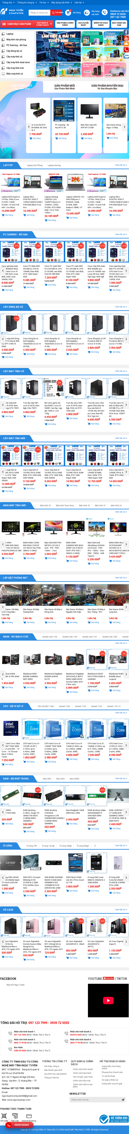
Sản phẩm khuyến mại (107, 87)
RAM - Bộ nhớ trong (16, 778)
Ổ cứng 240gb (66, 846)
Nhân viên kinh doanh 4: (80, 1039)
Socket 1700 (64, 706)
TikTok (121, 979)
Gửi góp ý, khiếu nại (110, 1080)
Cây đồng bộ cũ (14, 51)
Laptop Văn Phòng (35, 165)
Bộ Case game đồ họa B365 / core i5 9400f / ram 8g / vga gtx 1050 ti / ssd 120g (53, 408)
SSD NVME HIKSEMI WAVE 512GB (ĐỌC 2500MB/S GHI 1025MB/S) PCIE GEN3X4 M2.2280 (54, 882)
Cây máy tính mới (15, 68)
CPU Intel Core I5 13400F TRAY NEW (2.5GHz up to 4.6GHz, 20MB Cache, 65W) (53, 748)
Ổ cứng (7, 845)
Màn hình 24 (116, 505)
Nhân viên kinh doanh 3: (24, 1039)
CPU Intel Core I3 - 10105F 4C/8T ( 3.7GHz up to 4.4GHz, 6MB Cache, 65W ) (31, 748)
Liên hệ (78, 2)
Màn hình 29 (84, 505)
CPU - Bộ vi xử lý (13, 706)
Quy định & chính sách (42, 24)
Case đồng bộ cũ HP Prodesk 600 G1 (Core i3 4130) (97, 341)
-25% (102, 790)
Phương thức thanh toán (112, 1072)
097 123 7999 (37, 1023)
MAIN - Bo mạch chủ (15, 636)
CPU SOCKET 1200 (46, 706)
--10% (16, 450)
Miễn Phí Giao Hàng (101, 24)
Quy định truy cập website (55, 1074)
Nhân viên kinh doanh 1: (24, 1032)
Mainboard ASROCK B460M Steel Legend (118, 676)
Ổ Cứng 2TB (32, 846)
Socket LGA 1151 (89, 637)
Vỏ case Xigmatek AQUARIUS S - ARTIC (96, 944)
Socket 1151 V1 (114, 706)
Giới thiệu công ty (51, 1066)
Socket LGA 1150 (69, 637)
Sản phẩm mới (64, 87)
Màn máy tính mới (14, 505)
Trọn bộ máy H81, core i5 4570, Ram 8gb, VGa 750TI (31, 405)
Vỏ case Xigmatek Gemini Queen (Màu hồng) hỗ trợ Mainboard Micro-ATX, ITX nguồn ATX (32, 946)
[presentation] (29, 127)
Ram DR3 (47, 779)
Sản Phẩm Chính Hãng (65, 24)
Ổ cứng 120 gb (48, 846)
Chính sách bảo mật (81, 1081)
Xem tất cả (120, 165)
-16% (38, 450)
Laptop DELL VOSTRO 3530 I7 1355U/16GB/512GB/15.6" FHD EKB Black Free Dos (34, 202)
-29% (102, 654)
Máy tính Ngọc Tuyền (16, 985)
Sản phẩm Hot (21, 87)
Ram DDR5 (74, 779)
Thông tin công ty (25, 2)
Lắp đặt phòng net (15, 577)
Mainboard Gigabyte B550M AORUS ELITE (53, 676)
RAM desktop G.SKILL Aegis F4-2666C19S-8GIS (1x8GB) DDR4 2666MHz (31, 815)
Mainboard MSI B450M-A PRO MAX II (10, 676)
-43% (38, 790)
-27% (16, 246)
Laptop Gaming (54, 165)
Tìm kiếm (58, 12)
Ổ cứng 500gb (83, 846)
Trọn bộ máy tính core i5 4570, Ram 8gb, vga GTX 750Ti (10, 405)
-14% (16, 318)
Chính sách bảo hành (82, 1073)
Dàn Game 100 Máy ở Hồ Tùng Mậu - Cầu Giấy (10, 612)
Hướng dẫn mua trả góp (112, 1084)
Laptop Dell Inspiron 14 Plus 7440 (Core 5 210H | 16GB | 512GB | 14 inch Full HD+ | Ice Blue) (11, 202)
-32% (81, 921)
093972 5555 (76, 1035)
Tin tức (42, 2)
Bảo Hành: (18, 1047)
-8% (59, 383)
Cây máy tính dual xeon (18, 62)
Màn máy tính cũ (14, 73)
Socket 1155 (80, 706)
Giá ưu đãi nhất (83, 24)
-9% (59, 246)
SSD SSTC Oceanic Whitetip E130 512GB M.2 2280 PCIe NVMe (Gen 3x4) (31, 882)
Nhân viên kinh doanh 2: (80, 1032)
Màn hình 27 (100, 505)
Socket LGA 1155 (49, 637)
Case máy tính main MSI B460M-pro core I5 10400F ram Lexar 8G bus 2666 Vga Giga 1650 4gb (96, 271)
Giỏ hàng (75, 12)
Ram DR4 (60, 779)
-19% (38, 246)
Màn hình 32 (45, 505)
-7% (123, 654)
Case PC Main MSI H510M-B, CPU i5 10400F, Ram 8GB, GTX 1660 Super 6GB (31, 271)
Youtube (95, 979)
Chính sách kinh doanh (83, 1069)
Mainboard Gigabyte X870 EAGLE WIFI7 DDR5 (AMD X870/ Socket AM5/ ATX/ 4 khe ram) (75, 679)
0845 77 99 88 (20, 1043)
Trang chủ (7, 2)
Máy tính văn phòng (16, 39)
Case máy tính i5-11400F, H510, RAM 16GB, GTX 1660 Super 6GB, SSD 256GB (10, 475)
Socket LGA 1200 (109, 637)
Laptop (9, 34)
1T (95, 846)
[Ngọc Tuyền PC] (11, 15)
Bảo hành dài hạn (119, 24)
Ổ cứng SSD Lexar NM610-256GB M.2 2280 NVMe (96, 880)
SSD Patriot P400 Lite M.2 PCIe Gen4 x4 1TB (115, 127)
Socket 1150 (96, 706)
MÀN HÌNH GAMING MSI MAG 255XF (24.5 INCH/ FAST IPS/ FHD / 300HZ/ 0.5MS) (74, 548)
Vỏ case (8, 909)
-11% (102, 246)
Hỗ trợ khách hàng (112, 1061)
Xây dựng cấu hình (60, 2)
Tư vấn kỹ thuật (108, 1076)
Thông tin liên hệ (51, 1078)
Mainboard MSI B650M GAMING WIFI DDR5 (30, 676)
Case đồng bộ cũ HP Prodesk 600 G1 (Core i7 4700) (118, 341)
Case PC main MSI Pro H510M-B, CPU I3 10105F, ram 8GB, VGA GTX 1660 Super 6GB (75, 271)
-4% (80, 246)
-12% (124, 921)
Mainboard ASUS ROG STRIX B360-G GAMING (96, 676)
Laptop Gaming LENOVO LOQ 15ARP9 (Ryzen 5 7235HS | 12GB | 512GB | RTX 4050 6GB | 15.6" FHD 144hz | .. (53, 205)
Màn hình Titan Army (65, 505)
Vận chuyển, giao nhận (83, 1077)
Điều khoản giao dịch (53, 1070)
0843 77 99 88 (76, 1043)
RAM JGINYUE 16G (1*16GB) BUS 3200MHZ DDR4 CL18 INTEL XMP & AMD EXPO (117, 815)
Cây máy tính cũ (14, 56)
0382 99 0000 (20, 1051)
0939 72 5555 (59, 1023)
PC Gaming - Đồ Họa (16, 45)
